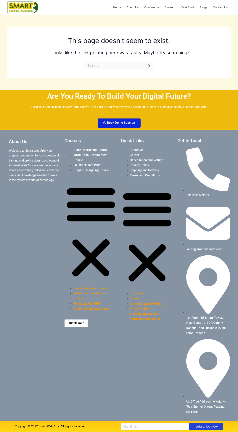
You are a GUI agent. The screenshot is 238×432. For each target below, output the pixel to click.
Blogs (203, 7)
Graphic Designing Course (91, 170)
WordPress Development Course (90, 157)
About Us (133, 7)
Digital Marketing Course (90, 150)
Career (169, 7)
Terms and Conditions (145, 175)
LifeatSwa (137, 150)
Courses (149, 7)
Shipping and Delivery (144, 170)
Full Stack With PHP (86, 165)
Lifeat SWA (186, 7)
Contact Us (220, 7)
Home (117, 7)
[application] (157, 7)
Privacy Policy (139, 165)
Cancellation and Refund (146, 160)
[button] (91, 231)
